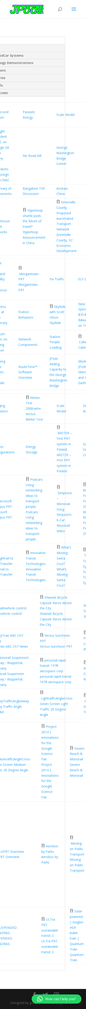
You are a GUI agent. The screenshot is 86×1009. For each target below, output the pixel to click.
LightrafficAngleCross (56, 698)
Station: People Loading (55, 342)
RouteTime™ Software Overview (27, 372)
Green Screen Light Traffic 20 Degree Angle (54, 709)
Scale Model (65, 114)
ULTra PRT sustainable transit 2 (49, 946)
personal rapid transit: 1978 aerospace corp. (53, 665)
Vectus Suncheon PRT (56, 646)
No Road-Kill (32, 155)
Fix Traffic (57, 279)
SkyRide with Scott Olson (58, 312)
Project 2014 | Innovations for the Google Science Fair (50, 742)
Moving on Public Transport (77, 848)
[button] (56, 999)
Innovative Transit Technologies (36, 558)
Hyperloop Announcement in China (34, 237)
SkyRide (55, 323)
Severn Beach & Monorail (77, 753)
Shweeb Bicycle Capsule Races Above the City (56, 603)
